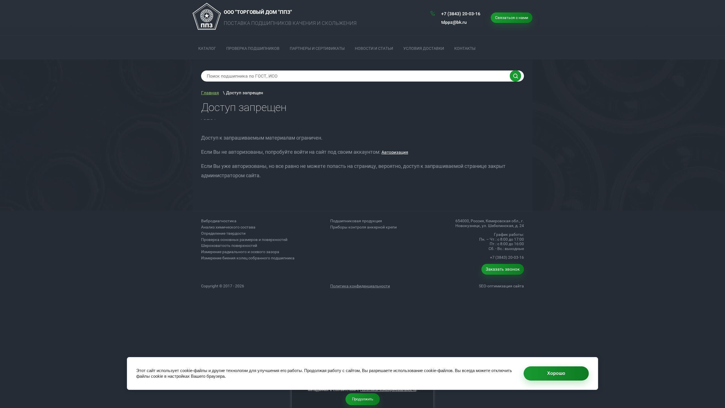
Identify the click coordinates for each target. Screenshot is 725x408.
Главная (210, 92)
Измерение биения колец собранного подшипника (248, 258)
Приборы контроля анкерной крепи (363, 227)
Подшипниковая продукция (356, 221)
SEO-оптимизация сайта (501, 286)
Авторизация (394, 152)
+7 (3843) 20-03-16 (460, 13)
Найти (515, 76)
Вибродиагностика (218, 221)
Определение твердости (223, 233)
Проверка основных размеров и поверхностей (244, 239)
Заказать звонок (503, 269)
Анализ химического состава (228, 227)
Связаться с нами (511, 17)
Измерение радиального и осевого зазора (240, 251)
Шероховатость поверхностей (229, 245)
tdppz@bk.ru (454, 22)
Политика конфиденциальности (360, 286)
